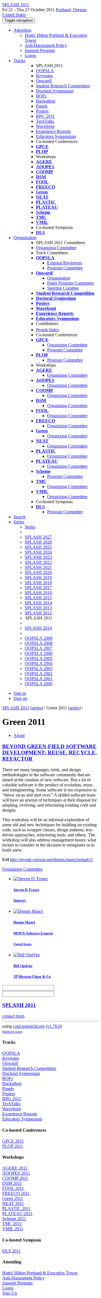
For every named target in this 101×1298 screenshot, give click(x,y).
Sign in (19, 693)
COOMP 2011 (15, 1178)
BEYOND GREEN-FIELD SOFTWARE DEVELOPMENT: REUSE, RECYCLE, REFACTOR (49, 752)
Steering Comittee (63, 288)
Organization (24, 237)
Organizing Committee (56, 247)
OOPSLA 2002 (38, 673)
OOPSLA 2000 (38, 683)
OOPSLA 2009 (38, 638)
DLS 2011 (11, 1251)
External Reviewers (64, 262)
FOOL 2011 (13, 1188)
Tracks (19, 60)
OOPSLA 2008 (38, 643)
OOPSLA (45, 70)
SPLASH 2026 (38, 542)
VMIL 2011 (12, 1228)
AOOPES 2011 (16, 1173)
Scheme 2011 (14, 1218)
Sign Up (9, 1293)
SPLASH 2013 (38, 607)
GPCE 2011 (13, 1141)
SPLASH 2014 (38, 602)
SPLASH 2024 (38, 552)
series (37, 707)
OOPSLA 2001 (38, 678)
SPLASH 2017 (38, 587)
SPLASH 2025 (38, 547)
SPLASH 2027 (38, 537)
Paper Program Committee (70, 283)
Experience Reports (53, 131)
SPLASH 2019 (38, 577)
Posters (42, 111)
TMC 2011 (12, 1223)
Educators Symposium (56, 136)
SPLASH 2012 (38, 613)
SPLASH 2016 (38, 592)
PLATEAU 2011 (17, 1213)
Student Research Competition (63, 85)
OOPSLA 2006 (38, 653)
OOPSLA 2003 (38, 668)
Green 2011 (12, 1198)
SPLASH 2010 (38, 628)
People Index (47, 329)
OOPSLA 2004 (38, 663)
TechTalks (45, 121)
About (19, 735)
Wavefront (45, 126)
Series (30, 527)
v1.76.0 (54, 1026)
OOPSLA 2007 (38, 648)
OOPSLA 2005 (38, 658)
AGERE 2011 (14, 1168)
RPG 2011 (45, 116)
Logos (30, 55)
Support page (12, 1031)
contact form (13, 1016)
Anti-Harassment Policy (46, 45)
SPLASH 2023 (38, 557)
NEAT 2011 (13, 1203)
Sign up (20, 698)
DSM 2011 (12, 1183)
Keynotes (44, 75)
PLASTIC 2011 (16, 1208)
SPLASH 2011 (15, 707)
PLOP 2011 (12, 1146)
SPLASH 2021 (38, 567)
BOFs (41, 96)
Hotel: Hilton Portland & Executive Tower (39, 1272)
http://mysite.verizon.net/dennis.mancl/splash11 (51, 859)
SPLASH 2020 (38, 572)
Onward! (44, 80)
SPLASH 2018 (38, 582)
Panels (41, 106)
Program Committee (65, 268)
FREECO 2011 (16, 1193)
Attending (22, 30)
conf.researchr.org (29, 1026)
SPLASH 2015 (38, 597)
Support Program (40, 50)
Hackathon (45, 101)
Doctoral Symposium (55, 90)
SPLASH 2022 (38, 562)
